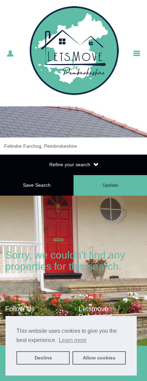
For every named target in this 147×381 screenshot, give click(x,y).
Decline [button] (43, 357)
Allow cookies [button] (99, 357)
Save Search (37, 185)
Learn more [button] (72, 340)
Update (110, 185)
